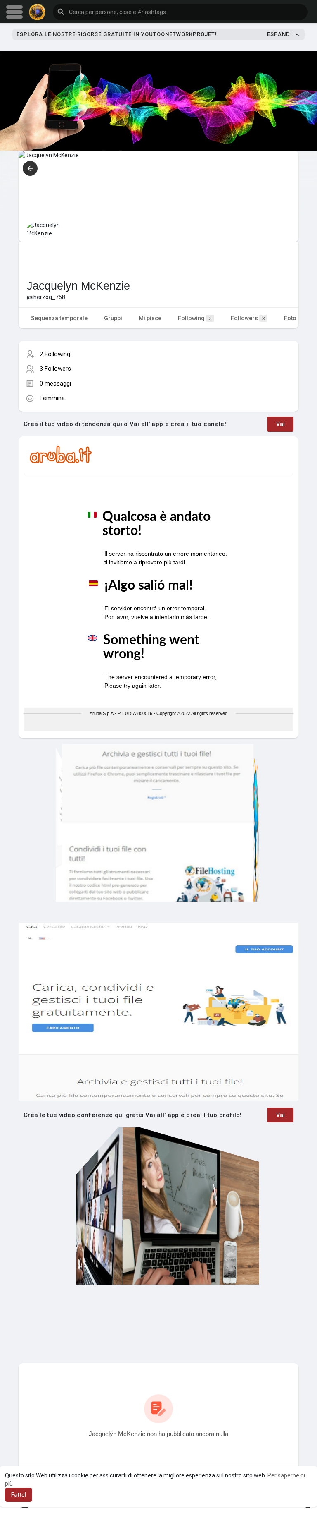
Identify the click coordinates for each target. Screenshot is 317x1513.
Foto (290, 318)
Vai (280, 424)
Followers (248, 318)
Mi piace (150, 318)
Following (195, 318)
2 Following (55, 354)
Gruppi (113, 318)
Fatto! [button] (18, 1494)
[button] (180, 12)
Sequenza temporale (59, 318)
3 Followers (55, 368)
